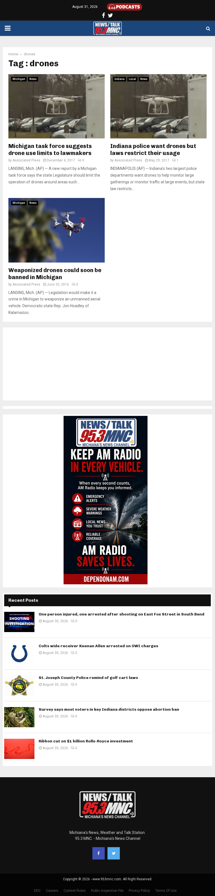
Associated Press (26, 160)
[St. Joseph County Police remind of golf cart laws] (19, 685)
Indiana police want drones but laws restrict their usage (153, 149)
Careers (52, 891)
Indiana (119, 79)
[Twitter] (114, 853)
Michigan (19, 79)
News (33, 79)
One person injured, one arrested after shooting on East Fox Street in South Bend (121, 614)
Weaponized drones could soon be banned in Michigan (54, 274)
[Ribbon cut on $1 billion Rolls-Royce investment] (19, 749)
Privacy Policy (139, 891)
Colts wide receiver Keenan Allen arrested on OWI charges (98, 646)
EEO (37, 891)
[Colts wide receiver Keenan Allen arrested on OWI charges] (19, 654)
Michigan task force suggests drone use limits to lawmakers (50, 149)
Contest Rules (75, 891)
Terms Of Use (166, 891)
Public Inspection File (107, 891)
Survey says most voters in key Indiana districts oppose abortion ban (109, 709)
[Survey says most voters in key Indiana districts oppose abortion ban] (19, 717)
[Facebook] (98, 853)
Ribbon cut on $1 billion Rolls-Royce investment (86, 741)
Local (132, 79)
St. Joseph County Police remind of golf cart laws (88, 677)
